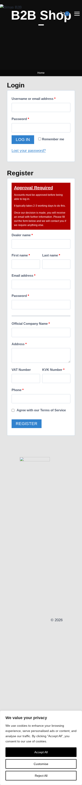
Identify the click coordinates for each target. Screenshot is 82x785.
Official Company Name (31, 323)
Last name (51, 255)
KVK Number (53, 370)
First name (21, 255)
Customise (41, 764)
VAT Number (21, 370)
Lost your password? (29, 151)
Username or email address (34, 98)
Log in (23, 139)
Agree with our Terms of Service (41, 410)
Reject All (41, 775)
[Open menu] (77, 13)
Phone (18, 390)
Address (19, 344)
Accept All (41, 752)
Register (26, 423)
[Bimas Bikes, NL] (35, 620)
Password (20, 119)
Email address (23, 275)
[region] (41, 748)
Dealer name (22, 235)
